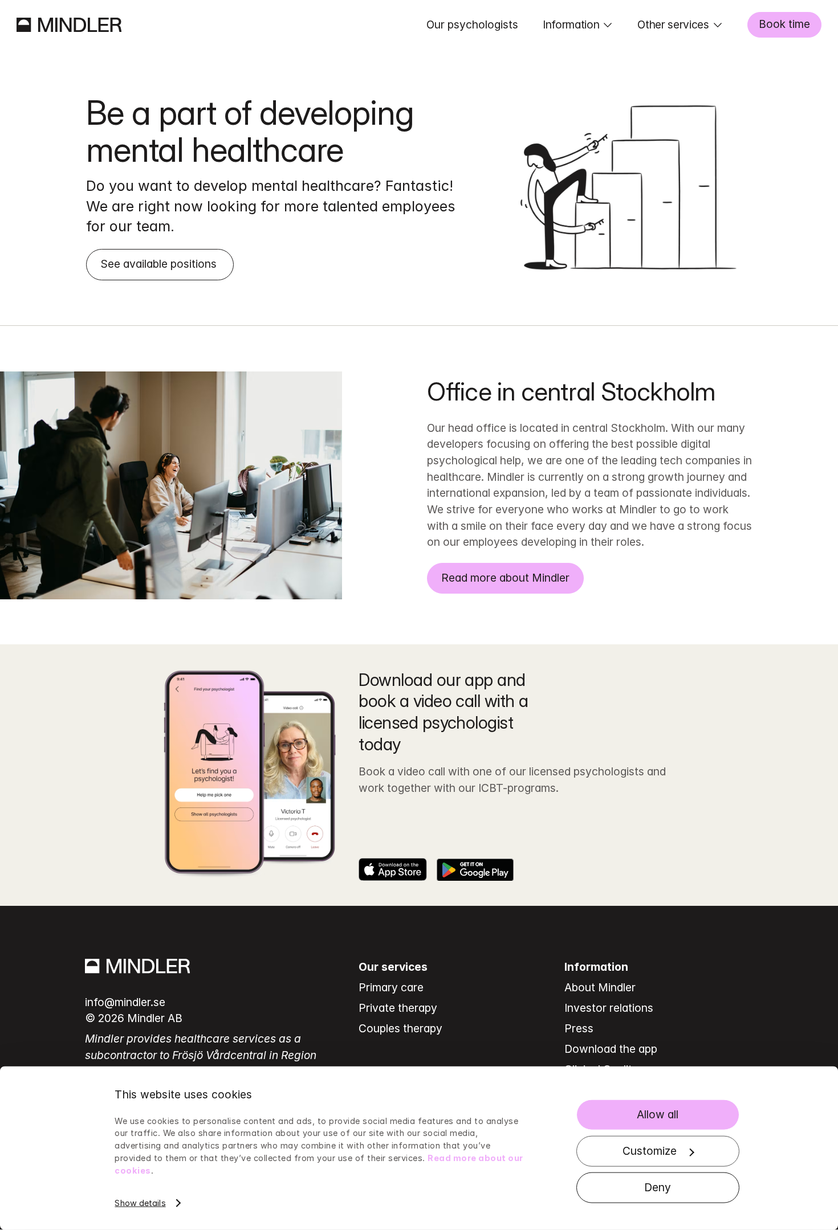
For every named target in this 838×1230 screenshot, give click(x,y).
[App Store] (393, 869)
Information (571, 24)
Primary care (391, 987)
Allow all (657, 1114)
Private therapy (398, 1008)
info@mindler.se (125, 1002)
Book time (784, 24)
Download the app (610, 1049)
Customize (650, 1151)
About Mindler (600, 987)
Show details (140, 1203)
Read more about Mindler (505, 578)
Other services (673, 24)
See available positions (159, 264)
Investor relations (608, 1008)
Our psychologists (472, 24)
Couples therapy (400, 1028)
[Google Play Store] (475, 869)
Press (578, 1028)
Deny (657, 1187)
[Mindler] (69, 25)
